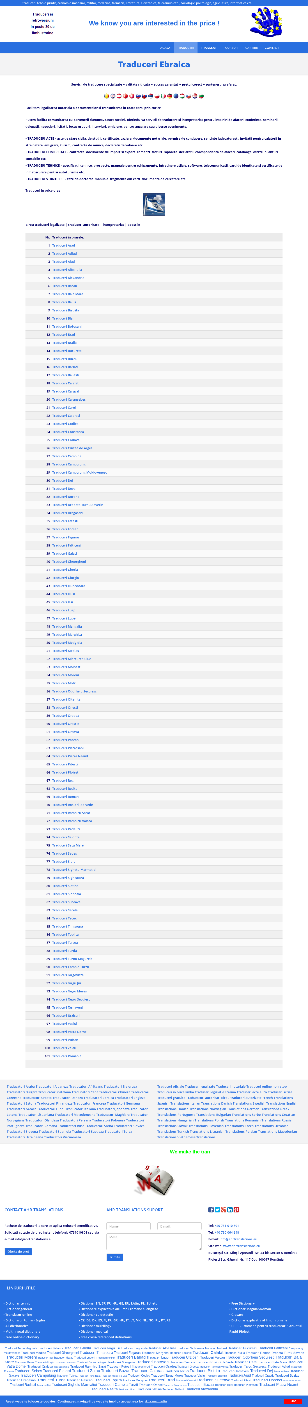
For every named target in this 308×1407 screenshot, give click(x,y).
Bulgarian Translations (233, 1114)
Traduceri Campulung (68, 464)
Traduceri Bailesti (65, 375)
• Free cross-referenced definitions (105, 1337)
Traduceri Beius (64, 302)
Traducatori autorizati (203, 1098)
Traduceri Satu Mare (68, 845)
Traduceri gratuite (171, 1098)
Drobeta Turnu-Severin (287, 1353)
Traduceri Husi (63, 594)
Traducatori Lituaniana (36, 1114)
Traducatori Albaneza (52, 1086)
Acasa (165, 47)
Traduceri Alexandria (68, 278)
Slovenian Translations (226, 1126)
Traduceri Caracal (65, 391)
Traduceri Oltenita (66, 699)
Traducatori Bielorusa (120, 1086)
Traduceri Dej (62, 480)
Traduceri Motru (65, 683)
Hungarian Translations (195, 1120)
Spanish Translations (173, 1103)
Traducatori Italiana (80, 1109)
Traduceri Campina (66, 456)
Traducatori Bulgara (22, 1092)
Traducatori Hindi (50, 1109)
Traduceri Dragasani (67, 513)
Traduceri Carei (64, 407)
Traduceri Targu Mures (69, 991)
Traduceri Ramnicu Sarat (71, 813)
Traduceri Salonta (66, 837)
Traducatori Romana (41, 1126)
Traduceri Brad (63, 334)
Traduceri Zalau (64, 1048)
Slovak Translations (192, 1126)
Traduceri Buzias (287, 1375)
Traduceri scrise (280, 1092)
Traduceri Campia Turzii (70, 967)
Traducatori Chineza (114, 1092)
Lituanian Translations (227, 1131)
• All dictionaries (15, 1326)
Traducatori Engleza (130, 1098)
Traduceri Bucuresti (67, 351)
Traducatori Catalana (54, 1092)
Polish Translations (229, 1120)
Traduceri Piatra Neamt (70, 756)
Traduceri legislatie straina (215, 1092)
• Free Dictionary (242, 1303)
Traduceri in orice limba (175, 1092)
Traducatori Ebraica (99, 1098)
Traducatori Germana (123, 1103)
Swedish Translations (269, 1103)
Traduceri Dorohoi (66, 497)
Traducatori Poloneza (108, 1120)
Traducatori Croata (37, 1098)
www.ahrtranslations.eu (241, 1246)
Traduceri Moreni (65, 675)
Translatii (209, 47)
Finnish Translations (193, 1109)
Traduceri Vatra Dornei (69, 1032)
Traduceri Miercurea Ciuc (71, 659)
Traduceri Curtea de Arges (72, 448)
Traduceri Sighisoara (68, 878)
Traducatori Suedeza (88, 1131)
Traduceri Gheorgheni (69, 561)
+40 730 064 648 (227, 1232)
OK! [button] (293, 1401)
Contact (272, 47)
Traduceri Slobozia (66, 894)
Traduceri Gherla (65, 569)
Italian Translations (205, 1103)
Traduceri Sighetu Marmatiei (74, 869)
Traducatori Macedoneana (75, 1114)
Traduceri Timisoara (67, 926)
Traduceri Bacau (64, 286)
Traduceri (185, 47)
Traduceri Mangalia (67, 626)
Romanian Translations (263, 1120)
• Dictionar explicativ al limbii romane (258, 1320)
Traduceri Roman (65, 796)
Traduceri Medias (65, 651)
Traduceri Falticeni (66, 545)
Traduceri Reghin (65, 780)
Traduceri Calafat (65, 383)
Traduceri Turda (64, 951)
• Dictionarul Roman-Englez (24, 1320)
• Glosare (236, 1314)
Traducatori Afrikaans (86, 1086)
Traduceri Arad (63, 245)
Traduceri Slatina (65, 886)
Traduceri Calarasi (66, 415)
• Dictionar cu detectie (96, 1314)
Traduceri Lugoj (64, 610)
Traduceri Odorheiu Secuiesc (74, 691)
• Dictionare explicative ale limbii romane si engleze (118, 1309)
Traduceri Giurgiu (65, 578)
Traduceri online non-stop (266, 1086)
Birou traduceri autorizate (241, 1098)
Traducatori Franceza (90, 1103)
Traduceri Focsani (65, 529)
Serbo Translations (266, 1114)
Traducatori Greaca (21, 1109)
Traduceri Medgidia (67, 642)
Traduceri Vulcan (65, 1040)
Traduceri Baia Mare (67, 294)
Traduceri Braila (64, 342)
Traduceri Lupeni (65, 618)
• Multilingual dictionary (22, 1331)
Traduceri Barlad (65, 367)
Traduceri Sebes (64, 853)
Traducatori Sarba (99, 1126)
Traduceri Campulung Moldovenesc (79, 472)
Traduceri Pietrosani (68, 748)
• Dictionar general (17, 1309)
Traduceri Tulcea (65, 942)
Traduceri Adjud (64, 253)
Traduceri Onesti (65, 707)
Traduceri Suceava (66, 902)
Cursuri (232, 47)
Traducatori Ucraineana (25, 1137)
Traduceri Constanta (68, 432)
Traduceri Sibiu (64, 861)
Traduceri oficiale (170, 1086)
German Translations (263, 1109)
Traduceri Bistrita (65, 310)
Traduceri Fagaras (66, 537)
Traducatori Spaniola (55, 1131)
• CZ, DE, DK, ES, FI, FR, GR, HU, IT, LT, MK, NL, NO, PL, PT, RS (124, 1320)
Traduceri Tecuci (65, 918)
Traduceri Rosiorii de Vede (72, 805)
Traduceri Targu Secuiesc (71, 999)
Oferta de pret (18, 1251)
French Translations (277, 1098)
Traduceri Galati (64, 553)
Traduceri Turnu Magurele (72, 959)
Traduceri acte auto (252, 1092)
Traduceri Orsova (65, 732)
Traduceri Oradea (65, 715)
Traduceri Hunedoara (68, 586)
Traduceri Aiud (63, 261)
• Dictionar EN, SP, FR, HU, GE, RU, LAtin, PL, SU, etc (118, 1303)
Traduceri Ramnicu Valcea (72, 821)
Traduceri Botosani (67, 326)
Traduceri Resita (64, 788)
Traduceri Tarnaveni (67, 1007)
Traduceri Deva (64, 488)
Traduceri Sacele (65, 910)
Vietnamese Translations (196, 1137)
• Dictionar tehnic (16, 1303)
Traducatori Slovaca (129, 1126)
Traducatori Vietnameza (62, 1137)
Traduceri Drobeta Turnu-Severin (77, 505)
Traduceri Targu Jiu (66, 983)
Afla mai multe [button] (156, 1401)
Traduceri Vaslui (64, 1023)
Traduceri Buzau (64, 359)
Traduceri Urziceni (66, 1015)
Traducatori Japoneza (113, 1109)
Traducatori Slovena (22, 1131)
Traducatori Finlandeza (55, 1103)
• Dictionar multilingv (95, 1326)
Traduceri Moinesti (66, 667)
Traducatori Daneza (68, 1098)
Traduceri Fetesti (65, 521)
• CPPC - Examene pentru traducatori (257, 1326)
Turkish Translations (193, 1131)
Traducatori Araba (21, 1086)
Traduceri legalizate (200, 1086)
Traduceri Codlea (65, 424)
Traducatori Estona (21, 1103)
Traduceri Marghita (67, 634)
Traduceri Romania (66, 1056)
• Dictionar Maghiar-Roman (250, 1309)
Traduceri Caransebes (69, 399)
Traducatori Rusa (71, 1126)
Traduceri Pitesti (65, 764)
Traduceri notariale (231, 1086)
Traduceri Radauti (66, 829)
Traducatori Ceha (85, 1092)
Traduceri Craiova (66, 440)
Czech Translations (259, 1126)
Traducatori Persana (75, 1120)
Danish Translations (236, 1103)
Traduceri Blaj (63, 318)
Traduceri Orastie (65, 724)
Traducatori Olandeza (42, 1120)
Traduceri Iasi (62, 602)
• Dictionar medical (93, 1331)
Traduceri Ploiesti (65, 772)
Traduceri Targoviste (68, 975)
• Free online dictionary (21, 1337)
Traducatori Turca (118, 1131)
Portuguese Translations (196, 1114)
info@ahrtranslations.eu (238, 1239)
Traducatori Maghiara (113, 1114)
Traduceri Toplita (65, 934)
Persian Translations (261, 1131)
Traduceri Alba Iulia (67, 270)
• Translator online (17, 1314)
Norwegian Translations (227, 1109)
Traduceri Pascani (66, 740)
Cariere (251, 47)
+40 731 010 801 (227, 1225)
